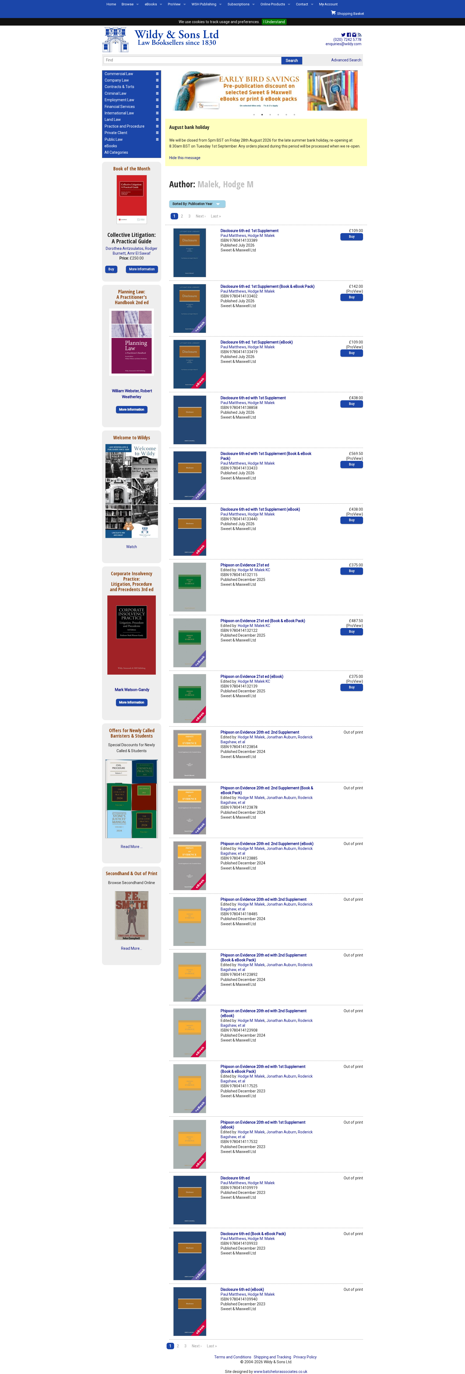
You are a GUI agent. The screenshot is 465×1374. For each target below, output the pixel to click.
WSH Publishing (204, 4)
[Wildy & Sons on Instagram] (354, 35)
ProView (174, 4)
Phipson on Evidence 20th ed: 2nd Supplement (260, 732)
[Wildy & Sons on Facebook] (349, 35)
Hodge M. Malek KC (254, 570)
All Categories (116, 152)
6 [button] (294, 114)
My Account (328, 4)
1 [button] (254, 114)
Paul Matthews (233, 235)
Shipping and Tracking (272, 1357)
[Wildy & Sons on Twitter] (343, 35)
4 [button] (278, 114)
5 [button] (286, 114)
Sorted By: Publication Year (192, 204)
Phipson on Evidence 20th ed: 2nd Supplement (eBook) (267, 844)
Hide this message (184, 158)
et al (241, 742)
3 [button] (270, 114)
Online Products (272, 4)
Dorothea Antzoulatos (124, 248)
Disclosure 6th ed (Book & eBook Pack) (253, 1234)
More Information (142, 269)
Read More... (131, 948)
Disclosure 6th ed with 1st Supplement (253, 398)
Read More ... (132, 846)
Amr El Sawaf (139, 253)
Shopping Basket (350, 14)
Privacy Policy (305, 1357)
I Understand (274, 22)
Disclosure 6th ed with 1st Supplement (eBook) (260, 509)
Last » (216, 216)
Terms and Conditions (232, 1357)
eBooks (151, 4)
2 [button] (262, 114)
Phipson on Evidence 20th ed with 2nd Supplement (264, 899)
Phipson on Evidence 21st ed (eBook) (252, 676)
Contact (302, 4)
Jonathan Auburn (281, 737)
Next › (201, 216)
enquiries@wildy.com (343, 44)
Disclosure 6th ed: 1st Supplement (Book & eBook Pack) (268, 286)
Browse (127, 4)
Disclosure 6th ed (235, 1178)
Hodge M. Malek (261, 235)
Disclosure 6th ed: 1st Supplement (250, 231)
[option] (266, 90)
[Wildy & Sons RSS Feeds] (359, 35)
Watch (131, 547)
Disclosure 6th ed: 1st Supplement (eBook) (257, 342)
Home (111, 4)
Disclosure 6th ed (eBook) (242, 1289)
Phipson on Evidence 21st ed (245, 565)
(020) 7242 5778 (347, 39)
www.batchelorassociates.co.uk (280, 1371)
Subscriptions (238, 4)
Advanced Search (346, 60)
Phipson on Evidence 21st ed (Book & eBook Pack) (263, 621)
